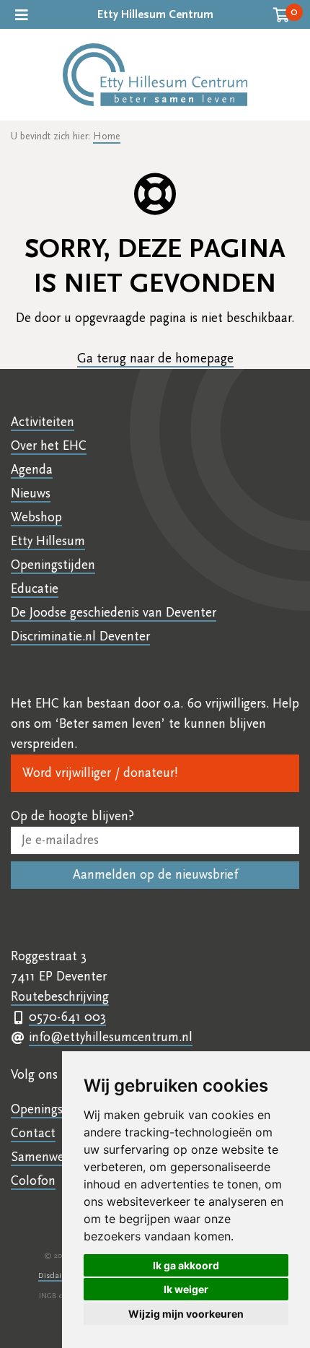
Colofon (33, 1180)
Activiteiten (42, 422)
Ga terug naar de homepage (155, 358)
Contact (33, 1133)
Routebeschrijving (60, 996)
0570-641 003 (67, 1017)
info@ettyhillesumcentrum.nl (110, 1037)
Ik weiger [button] (186, 1289)
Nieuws (30, 493)
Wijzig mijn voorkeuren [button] (186, 1314)
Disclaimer (56, 1275)
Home (106, 136)
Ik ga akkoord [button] (186, 1265)
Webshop (36, 517)
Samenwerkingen (58, 1157)
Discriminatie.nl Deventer (80, 636)
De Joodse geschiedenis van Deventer (113, 612)
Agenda (32, 469)
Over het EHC (49, 445)
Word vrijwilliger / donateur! (99, 772)
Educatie (34, 588)
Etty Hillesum (48, 541)
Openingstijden (53, 565)
